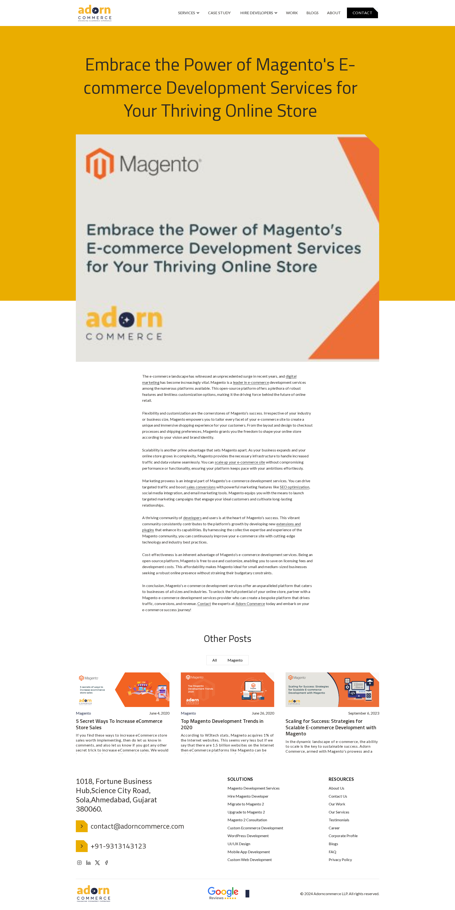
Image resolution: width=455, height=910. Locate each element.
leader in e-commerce (251, 382)
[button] (189, 13)
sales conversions (201, 487)
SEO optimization (294, 487)
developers (192, 517)
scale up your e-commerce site (240, 462)
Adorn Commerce (250, 603)
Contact (204, 603)
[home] (95, 13)
